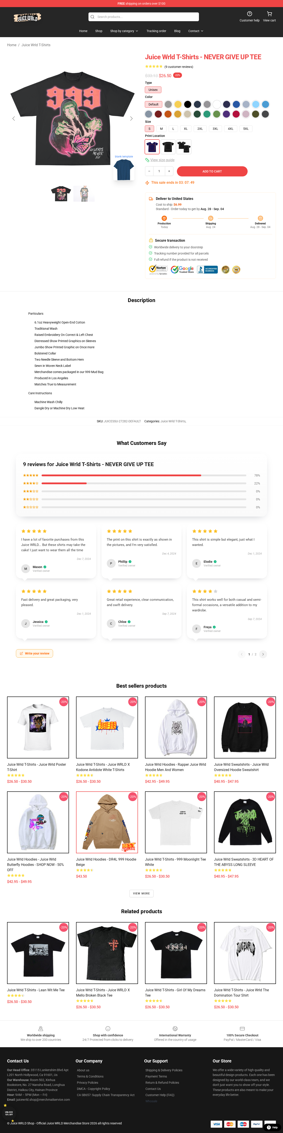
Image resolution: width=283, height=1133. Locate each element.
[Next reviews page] (263, 654)
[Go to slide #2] (84, 194)
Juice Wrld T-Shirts (35, 45)
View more (141, 893)
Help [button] (275, 1127)
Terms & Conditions (90, 1076)
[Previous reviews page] (242, 654)
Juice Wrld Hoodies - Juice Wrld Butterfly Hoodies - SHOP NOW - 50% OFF (35, 864)
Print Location (155, 136)
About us (83, 1070)
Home (11, 45)
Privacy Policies (87, 1082)
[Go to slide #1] (61, 194)
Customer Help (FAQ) (159, 1095)
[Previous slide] (14, 118)
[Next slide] (131, 118)
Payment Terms (156, 1076)
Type (148, 82)
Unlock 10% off (9, 1113)
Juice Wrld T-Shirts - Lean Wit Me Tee (36, 990)
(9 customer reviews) (178, 67)
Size (148, 121)
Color (149, 97)
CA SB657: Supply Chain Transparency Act (106, 1095)
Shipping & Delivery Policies (163, 1070)
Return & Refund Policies (162, 1082)
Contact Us (153, 1089)
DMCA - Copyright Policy (93, 1089)
